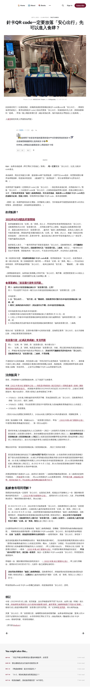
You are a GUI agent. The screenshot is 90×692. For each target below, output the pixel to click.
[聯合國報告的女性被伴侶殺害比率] (45, 663)
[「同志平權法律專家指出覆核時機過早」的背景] (45, 657)
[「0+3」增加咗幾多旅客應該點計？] (45, 674)
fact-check (54, 17)
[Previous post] (6, 633)
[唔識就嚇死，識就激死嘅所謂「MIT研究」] (45, 680)
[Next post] (83, 633)
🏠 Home (21, 5)
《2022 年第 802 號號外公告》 (56, 561)
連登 (9, 119)
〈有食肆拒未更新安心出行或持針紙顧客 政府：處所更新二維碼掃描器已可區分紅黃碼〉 (45, 604)
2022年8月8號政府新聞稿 (20, 219)
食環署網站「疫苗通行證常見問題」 (24, 282)
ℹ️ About (31, 5)
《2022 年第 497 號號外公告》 (71, 420)
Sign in (69, 5)
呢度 (20, 477)
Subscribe (80, 6)
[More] (49, 5)
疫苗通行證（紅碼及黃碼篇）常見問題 (25, 340)
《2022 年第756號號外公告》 (34, 495)
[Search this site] (63, 5)
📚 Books (42, 5)
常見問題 (61, 607)
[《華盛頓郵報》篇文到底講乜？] (45, 669)
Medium (16, 625)
